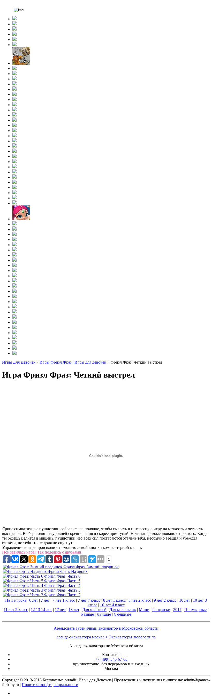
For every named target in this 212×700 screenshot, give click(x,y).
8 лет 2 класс (139, 600)
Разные (87, 614)
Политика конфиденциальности (50, 684)
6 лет (33, 600)
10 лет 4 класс (112, 605)
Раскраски (161, 609)
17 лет (60, 609)
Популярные (195, 609)
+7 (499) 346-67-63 (111, 659)
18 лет (74, 609)
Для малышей (94, 609)
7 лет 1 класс (63, 600)
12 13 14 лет (41, 609)
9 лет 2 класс (165, 600)
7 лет (45, 600)
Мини (144, 609)
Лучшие (104, 614)
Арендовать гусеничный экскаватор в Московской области (106, 628)
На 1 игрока (15, 600)
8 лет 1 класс (114, 600)
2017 (177, 609)
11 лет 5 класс (16, 609)
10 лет (184, 600)
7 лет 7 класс (89, 600)
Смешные (122, 614)
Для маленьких (122, 609)
